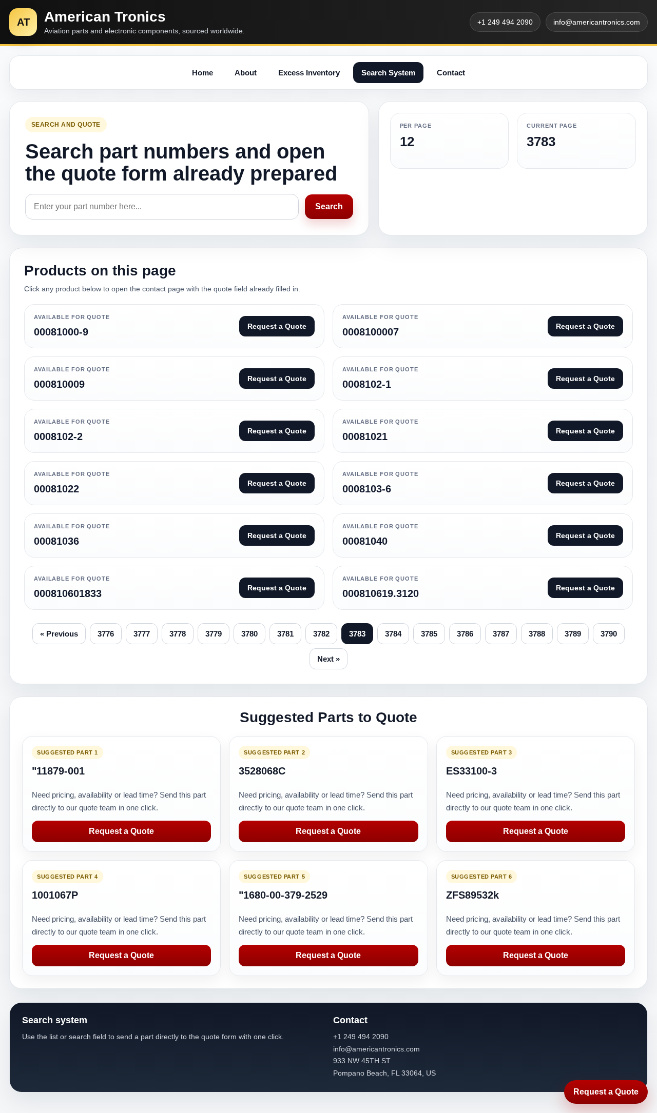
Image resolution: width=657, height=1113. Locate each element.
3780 (249, 633)
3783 (357, 633)
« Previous (59, 633)
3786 (465, 633)
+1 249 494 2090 (505, 22)
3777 (141, 633)
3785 (429, 633)
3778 (177, 633)
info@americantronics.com (596, 22)
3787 (501, 633)
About (246, 72)
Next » (328, 658)
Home (202, 72)
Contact (451, 72)
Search (329, 206)
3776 (106, 633)
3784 (393, 633)
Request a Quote (121, 831)
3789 (573, 633)
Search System (388, 72)
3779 (213, 633)
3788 (537, 633)
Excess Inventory (309, 72)
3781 (285, 633)
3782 (321, 633)
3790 (609, 633)
